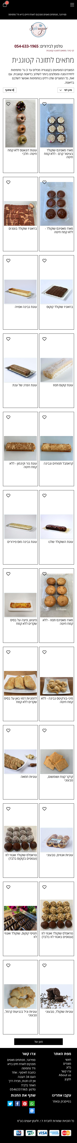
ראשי (68, 1060)
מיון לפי (68, 90)
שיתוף (8, 90)
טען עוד (38, 1041)
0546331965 (19, 1089)
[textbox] (38, 46)
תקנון (68, 1079)
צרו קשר (66, 1071)
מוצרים (67, 1063)
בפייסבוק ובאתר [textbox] (62, 1101)
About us (65, 1075)
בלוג (68, 1067)
